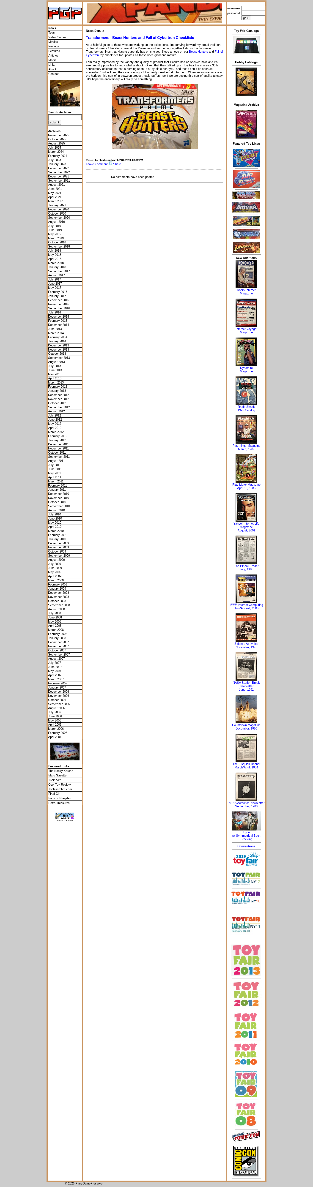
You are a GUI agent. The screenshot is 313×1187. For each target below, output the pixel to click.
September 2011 (59, 456)
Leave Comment (97, 164)
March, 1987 (246, 449)
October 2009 (57, 551)
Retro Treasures (59, 803)
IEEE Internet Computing (246, 605)
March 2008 (56, 630)
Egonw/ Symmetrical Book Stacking (246, 835)
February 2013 (57, 386)
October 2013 (57, 353)
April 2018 (54, 259)
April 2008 (54, 625)
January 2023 (57, 164)
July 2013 (54, 366)
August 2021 (56, 184)
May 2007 (54, 671)
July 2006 (54, 712)
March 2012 (56, 432)
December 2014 (58, 325)
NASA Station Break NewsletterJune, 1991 (246, 686)
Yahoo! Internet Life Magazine (246, 525)
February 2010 (57, 535)
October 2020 (57, 213)
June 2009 (55, 568)
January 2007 (57, 687)
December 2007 (58, 642)
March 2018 (56, 263)
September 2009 (59, 555)
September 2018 (59, 246)
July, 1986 (246, 569)
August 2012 (56, 411)
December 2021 (58, 176)
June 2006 (55, 716)
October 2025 (57, 139)
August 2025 (56, 143)
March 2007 (56, 679)
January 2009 (57, 588)
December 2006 (58, 691)
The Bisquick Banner (246, 764)
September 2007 (59, 654)
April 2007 (54, 675)
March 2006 (56, 728)
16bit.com (54, 780)
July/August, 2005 (246, 608)
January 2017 (57, 296)
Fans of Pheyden (59, 798)
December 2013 (58, 345)
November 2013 (58, 349)
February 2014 (57, 337)
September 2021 (59, 180)
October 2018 (57, 242)
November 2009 (58, 547)
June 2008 (55, 617)
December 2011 (58, 444)
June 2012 (55, 419)
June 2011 (55, 469)
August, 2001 (246, 530)
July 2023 (54, 160)
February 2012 (57, 436)
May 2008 (54, 621)
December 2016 (58, 300)
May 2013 (54, 374)
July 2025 (54, 147)
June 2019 (55, 230)
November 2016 (58, 304)
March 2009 (56, 580)
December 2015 (58, 316)
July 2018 (54, 250)
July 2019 (54, 226)
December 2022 (58, 168)
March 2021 (56, 201)
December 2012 (58, 395)
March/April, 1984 (246, 767)
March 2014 (56, 333)
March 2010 (56, 531)
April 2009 (54, 576)
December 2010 (58, 493)
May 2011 (54, 473)
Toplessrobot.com (60, 789)
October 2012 (57, 403)
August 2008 (56, 609)
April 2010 (54, 526)
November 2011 (58, 448)
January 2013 (57, 390)
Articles (53, 55)
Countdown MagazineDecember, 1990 (246, 726)
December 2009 (58, 543)
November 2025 (58, 135)
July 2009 (54, 564)
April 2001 (54, 737)
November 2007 (58, 646)
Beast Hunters (198, 51)
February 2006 (57, 733)
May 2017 (54, 287)
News (52, 28)
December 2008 (58, 592)
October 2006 (57, 700)
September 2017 (59, 271)
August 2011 (56, 461)
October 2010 (57, 502)
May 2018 (54, 254)
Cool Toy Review (59, 784)
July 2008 (54, 613)
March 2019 (56, 238)
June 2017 (55, 283)
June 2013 (55, 370)
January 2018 (57, 267)
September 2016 (59, 308)
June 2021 (55, 189)
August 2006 (56, 708)
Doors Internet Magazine (246, 291)
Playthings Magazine (246, 445)
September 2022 (59, 172)
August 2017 (56, 275)
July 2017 (54, 279)
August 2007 (56, 658)
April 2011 (54, 477)
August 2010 (56, 510)
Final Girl (54, 793)
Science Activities (246, 643)
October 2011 (57, 452)
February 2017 (57, 292)
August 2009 (56, 559)
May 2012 (54, 423)
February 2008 (57, 634)
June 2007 (55, 667)
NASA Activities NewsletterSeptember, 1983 (246, 804)
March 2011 (55, 481)
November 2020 (58, 209)
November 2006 (58, 695)
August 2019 (56, 221)
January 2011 (57, 489)
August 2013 (56, 362)
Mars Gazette (57, 775)
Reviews (54, 46)
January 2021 (57, 205)
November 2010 (58, 498)
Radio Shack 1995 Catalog (246, 408)
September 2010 (59, 506)
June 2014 (55, 329)
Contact (53, 74)
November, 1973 (246, 647)
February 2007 (57, 683)
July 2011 (54, 465)
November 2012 (58, 399)
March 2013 (56, 382)
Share (117, 164)
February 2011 (57, 485)
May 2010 (54, 522)
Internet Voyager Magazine (246, 330)
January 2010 (57, 539)
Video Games (57, 37)
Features (54, 51)
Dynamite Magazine (246, 369)
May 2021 (54, 193)
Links (51, 64)
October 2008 (57, 601)
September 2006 (59, 704)
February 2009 (57, 584)
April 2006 (54, 724)
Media (52, 60)
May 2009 (54, 572)
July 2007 (54, 662)
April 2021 (54, 197)
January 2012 (57, 440)
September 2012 (59, 407)
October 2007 (57, 650)
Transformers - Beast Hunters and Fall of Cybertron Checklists (140, 38)
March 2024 (56, 151)
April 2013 (54, 378)
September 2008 (59, 605)
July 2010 (54, 514)
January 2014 (57, 341)
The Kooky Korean (60, 771)
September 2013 (59, 357)
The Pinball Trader (246, 566)
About (52, 69)
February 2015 (57, 320)
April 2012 (54, 428)
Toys (51, 32)
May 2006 (54, 720)
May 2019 (54, 234)
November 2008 (58, 597)
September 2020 (59, 217)
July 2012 (54, 415)
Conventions (246, 846)
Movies (53, 42)
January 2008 (57, 638)
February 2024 (57, 156)
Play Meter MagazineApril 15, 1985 (246, 486)
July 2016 (54, 312)
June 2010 (55, 518)
